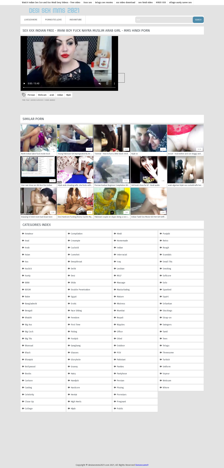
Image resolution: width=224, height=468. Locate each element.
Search (198, 20)
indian (60, 95)
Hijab (68, 95)
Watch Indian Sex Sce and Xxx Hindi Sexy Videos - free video (51, 2)
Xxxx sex (88, 2)
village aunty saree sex (180, 2)
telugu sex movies (104, 2)
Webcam (42, 95)
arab (52, 95)
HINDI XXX (161, 2)
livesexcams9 (141, 465)
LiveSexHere (30, 19)
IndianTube (75, 19)
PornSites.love (53, 19)
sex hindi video (145, 2)
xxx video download (125, 2)
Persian (31, 95)
